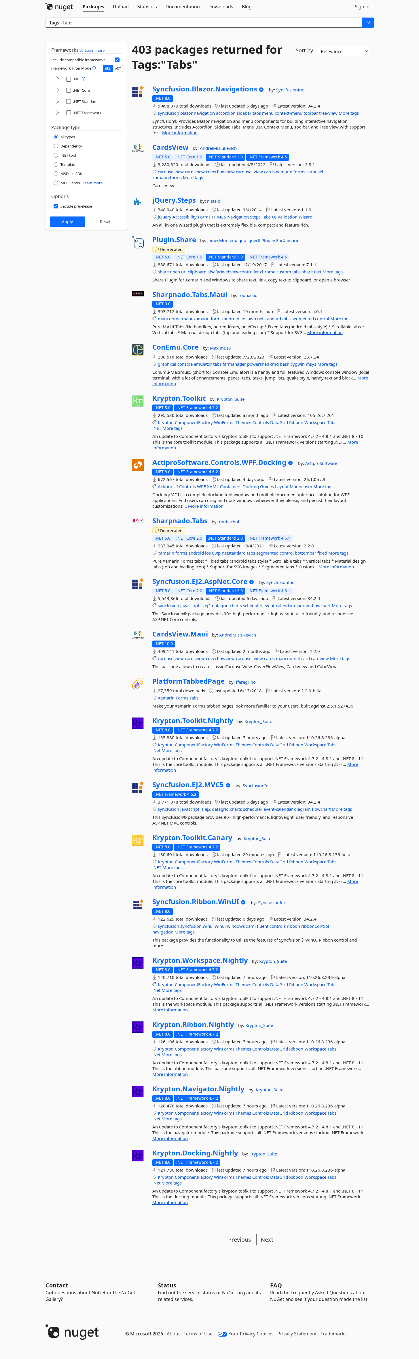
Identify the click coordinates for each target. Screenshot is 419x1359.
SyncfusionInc (290, 90)
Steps (255, 217)
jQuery (164, 217)
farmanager (234, 364)
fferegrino (246, 682)
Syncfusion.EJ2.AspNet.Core (199, 581)
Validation (287, 217)
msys (311, 364)
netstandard (269, 318)
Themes (243, 422)
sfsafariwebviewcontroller (233, 272)
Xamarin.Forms (173, 698)
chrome (267, 272)
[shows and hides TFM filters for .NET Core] (57, 90)
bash (284, 364)
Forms (204, 217)
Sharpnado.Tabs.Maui (189, 294)
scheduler (252, 605)
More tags (349, 113)
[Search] (368, 23)
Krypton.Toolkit (179, 398)
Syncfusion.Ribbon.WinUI (195, 901)
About (173, 1334)
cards (269, 172)
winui (220, 926)
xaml (251, 926)
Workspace (315, 422)
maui (163, 318)
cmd (274, 364)
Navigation (238, 217)
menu (268, 113)
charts (236, 605)
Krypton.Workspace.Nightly (200, 960)
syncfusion (168, 113)
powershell (258, 364)
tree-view (328, 113)
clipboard (197, 272)
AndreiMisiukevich (218, 148)
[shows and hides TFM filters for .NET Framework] (57, 112)
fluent (262, 926)
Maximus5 (220, 348)
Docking (250, 486)
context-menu (288, 113)
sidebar (244, 113)
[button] (82, 50)
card (305, 658)
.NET (156, 428)
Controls (260, 422)
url (184, 272)
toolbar (311, 113)
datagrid (220, 605)
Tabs (266, 217)
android (231, 318)
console (185, 364)
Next (267, 1239)
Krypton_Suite (230, 399)
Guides (267, 486)
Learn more (95, 50)
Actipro (165, 486)
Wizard (305, 217)
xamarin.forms (167, 177)
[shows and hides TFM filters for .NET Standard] (57, 101)
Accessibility (184, 217)
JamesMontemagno (227, 240)
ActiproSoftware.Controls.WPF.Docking (219, 462)
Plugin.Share (174, 239)
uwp (251, 318)
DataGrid (279, 422)
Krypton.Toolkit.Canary (192, 837)
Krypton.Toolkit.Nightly (192, 720)
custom (283, 272)
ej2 (208, 605)
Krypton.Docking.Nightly (195, 1153)
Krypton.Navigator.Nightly (198, 1089)
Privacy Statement (297, 1334)
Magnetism (301, 486)
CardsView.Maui (180, 634)
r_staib (213, 201)
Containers (230, 486)
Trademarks (334, 1334)
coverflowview (220, 172)
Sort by (304, 50)
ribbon (293, 926)
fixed (322, 553)
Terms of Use (198, 1334)
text (317, 272)
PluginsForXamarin (280, 240)
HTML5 (219, 217)
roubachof (248, 295)
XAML (213, 486)
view (258, 172)
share (163, 272)
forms (299, 172)
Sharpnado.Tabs (180, 520)
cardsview (195, 172)
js (202, 605)
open (175, 272)
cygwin (298, 364)
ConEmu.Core (175, 347)
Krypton (166, 422)
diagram (302, 605)
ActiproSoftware (321, 463)
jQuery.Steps (174, 200)
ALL (108, 68)
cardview (320, 658)
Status (167, 1285)
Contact (56, 1285)
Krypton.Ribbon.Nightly (193, 1024)
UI (274, 217)
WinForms (224, 422)
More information (180, 132)
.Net (156, 750)
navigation (204, 113)
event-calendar (278, 605)
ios (243, 318)
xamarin (284, 172)
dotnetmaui (180, 318)
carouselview (171, 172)
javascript (189, 605)
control (322, 318)
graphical (167, 364)
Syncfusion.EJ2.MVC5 (188, 784)
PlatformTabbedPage (188, 681)
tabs (257, 113)
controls (278, 926)
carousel (244, 172)
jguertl (254, 240)
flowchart (321, 605)
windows (236, 926)
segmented (303, 318)
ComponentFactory (194, 422)
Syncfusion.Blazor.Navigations (204, 89)
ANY (118, 68)
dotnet (293, 658)
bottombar (305, 553)
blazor (186, 113)
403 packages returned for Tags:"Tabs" (207, 57)
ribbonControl (315, 926)
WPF (201, 486)
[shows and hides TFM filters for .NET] (57, 79)
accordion (226, 113)
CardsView (170, 147)
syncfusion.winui (197, 926)
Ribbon (296, 422)
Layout (282, 486)
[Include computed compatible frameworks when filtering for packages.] (117, 59)
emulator (203, 364)
